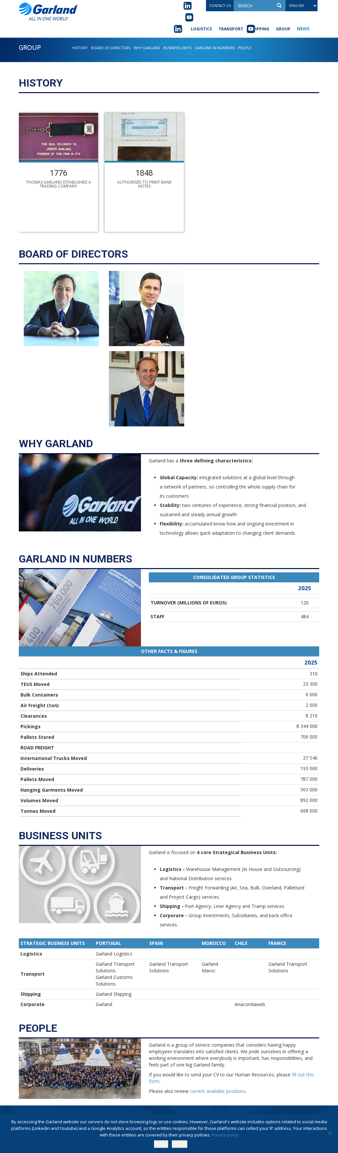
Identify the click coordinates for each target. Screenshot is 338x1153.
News (303, 29)
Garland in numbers (215, 47)
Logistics (201, 29)
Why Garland (147, 47)
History (80, 47)
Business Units (177, 47)
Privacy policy (225, 1135)
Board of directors (110, 47)
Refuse (179, 1144)
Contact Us (220, 5)
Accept (161, 1144)
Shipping (259, 29)
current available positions (218, 1091)
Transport (231, 29)
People (245, 47)
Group (283, 29)
